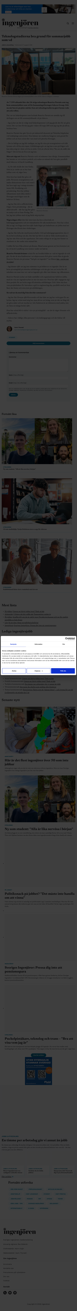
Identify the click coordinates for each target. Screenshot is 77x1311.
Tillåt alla (63, 671)
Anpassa (37, 671)
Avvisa (14, 671)
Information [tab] (38, 644)
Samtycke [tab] (13, 644)
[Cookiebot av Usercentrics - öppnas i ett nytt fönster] (66, 638)
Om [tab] (63, 644)
